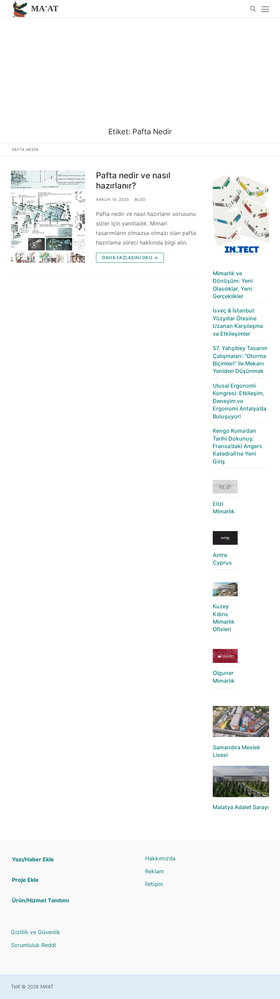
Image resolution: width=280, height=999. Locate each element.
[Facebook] (171, 933)
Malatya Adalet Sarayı (241, 807)
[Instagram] (150, 933)
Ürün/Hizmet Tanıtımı (40, 900)
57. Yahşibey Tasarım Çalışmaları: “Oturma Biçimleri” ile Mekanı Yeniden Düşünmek (240, 359)
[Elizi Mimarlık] (225, 488)
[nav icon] (265, 9)
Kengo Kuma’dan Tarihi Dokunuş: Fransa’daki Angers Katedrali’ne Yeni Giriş (237, 446)
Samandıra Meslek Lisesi (236, 751)
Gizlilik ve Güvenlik (35, 932)
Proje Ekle (25, 879)
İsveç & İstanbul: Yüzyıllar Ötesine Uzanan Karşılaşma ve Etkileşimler (238, 322)
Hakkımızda (160, 858)
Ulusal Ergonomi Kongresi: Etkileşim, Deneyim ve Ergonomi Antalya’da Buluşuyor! (239, 401)
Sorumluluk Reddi (33, 945)
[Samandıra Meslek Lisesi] (241, 723)
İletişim (154, 883)
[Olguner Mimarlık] (225, 657)
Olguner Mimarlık (224, 676)
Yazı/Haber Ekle (33, 859)
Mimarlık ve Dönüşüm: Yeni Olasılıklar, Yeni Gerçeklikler (233, 285)
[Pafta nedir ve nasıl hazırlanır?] (48, 216)
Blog (140, 199)
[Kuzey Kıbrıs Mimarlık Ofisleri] (225, 591)
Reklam (154, 871)
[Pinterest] (161, 933)
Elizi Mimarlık (224, 507)
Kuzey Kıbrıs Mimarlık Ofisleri (224, 618)
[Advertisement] (140, 69)
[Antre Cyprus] (225, 540)
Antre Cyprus (222, 559)
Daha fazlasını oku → (130, 257)
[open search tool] (253, 9)
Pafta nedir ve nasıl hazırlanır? (133, 180)
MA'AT (44, 8)
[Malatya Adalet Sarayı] (241, 783)
